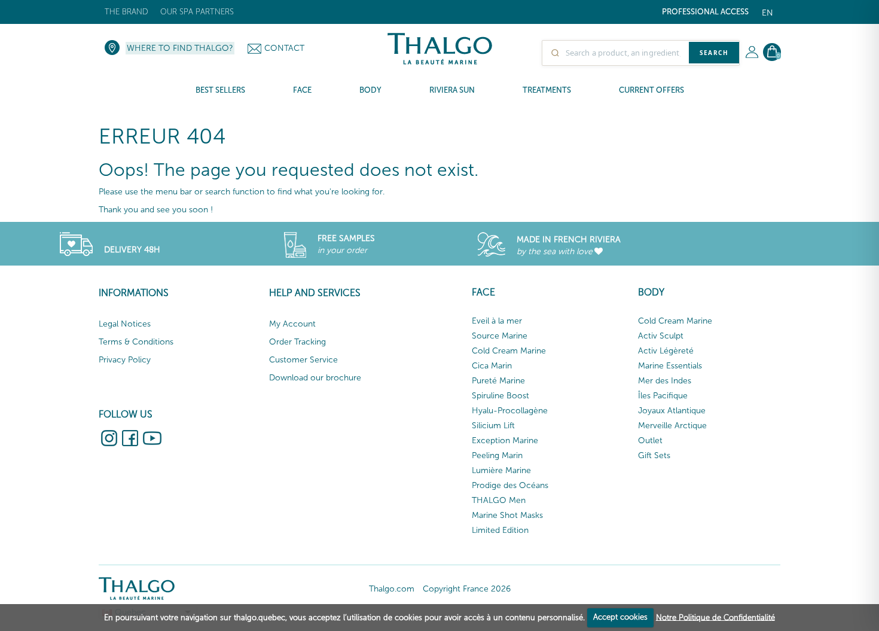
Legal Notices (125, 324)
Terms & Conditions (136, 342)
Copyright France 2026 (467, 589)
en (767, 13)
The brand (126, 11)
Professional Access (705, 11)
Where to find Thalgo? (180, 48)
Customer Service (303, 360)
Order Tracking (297, 342)
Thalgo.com (391, 589)
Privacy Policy (125, 360)
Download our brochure (315, 378)
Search (714, 52)
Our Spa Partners (197, 11)
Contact (284, 48)
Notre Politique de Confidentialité (715, 616)
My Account (292, 324)
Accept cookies (620, 616)
